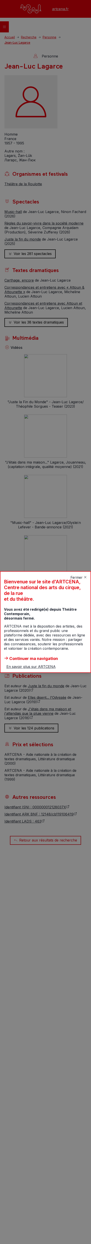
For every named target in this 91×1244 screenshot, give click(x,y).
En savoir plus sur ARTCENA (31, 666)
